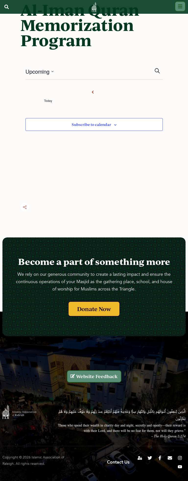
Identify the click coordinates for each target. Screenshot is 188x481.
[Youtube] (180, 466)
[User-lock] (139, 458)
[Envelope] (169, 458)
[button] (6, 7)
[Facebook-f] (159, 458)
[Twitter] (149, 458)
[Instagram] (180, 458)
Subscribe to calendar (91, 124)
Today (48, 101)
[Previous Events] (92, 92)
